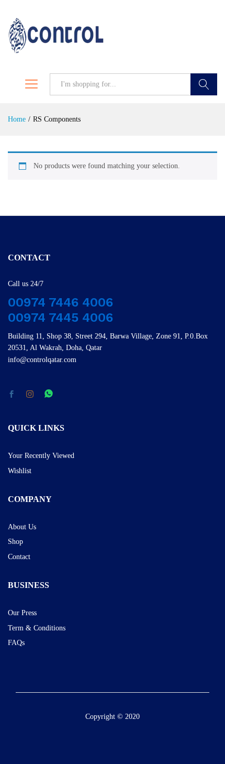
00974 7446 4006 (60, 302)
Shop (15, 541)
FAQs (16, 643)
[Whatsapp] (48, 394)
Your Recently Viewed (41, 456)
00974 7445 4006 (60, 317)
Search (203, 84)
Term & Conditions (36, 628)
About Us (22, 527)
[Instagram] (29, 394)
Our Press (22, 613)
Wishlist (19, 471)
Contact (19, 557)
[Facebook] (11, 395)
